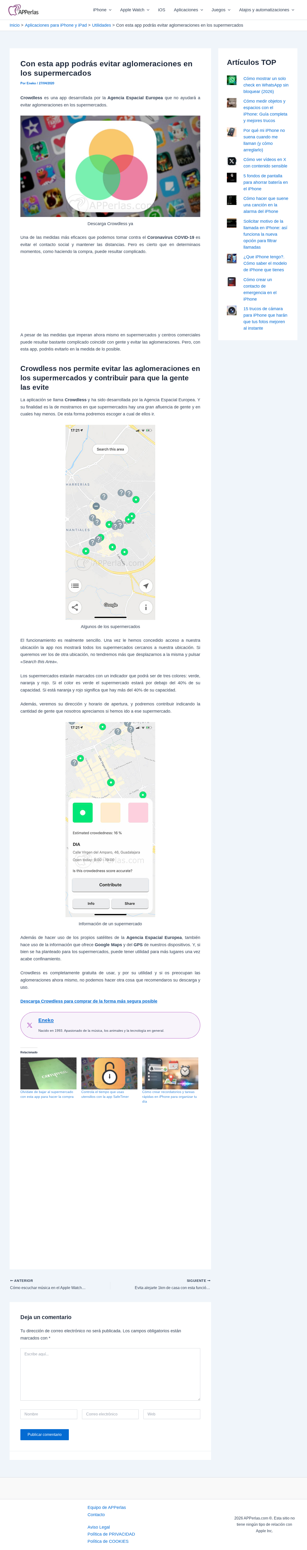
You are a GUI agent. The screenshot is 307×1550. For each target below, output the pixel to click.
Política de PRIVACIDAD (111, 1534)
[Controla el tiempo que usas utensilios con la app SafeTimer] (109, 1073)
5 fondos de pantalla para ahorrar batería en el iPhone (265, 182)
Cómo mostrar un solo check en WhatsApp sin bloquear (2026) (266, 85)
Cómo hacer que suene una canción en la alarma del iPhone (265, 205)
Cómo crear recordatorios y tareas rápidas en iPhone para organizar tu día (169, 1096)
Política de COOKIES (108, 1541)
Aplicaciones (186, 9)
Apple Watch (132, 9)
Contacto (96, 1514)
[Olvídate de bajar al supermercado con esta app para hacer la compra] (48, 1073)
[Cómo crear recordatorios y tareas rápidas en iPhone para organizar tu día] (170, 1073)
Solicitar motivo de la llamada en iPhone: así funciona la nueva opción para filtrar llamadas (265, 234)
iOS (161, 9)
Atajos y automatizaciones (264, 9)
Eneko (46, 1020)
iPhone (99, 9)
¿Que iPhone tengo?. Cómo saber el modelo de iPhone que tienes (265, 263)
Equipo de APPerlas (107, 1507)
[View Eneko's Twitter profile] (29, 1025)
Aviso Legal (99, 1527)
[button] (109, 9)
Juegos (218, 9)
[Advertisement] (110, 296)
